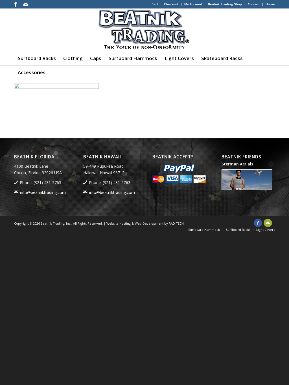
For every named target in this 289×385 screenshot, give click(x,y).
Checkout (171, 4)
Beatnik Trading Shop (225, 4)
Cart (155, 4)
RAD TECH (176, 223)
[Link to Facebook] (16, 4)
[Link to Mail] (25, 4)
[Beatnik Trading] (144, 30)
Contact (254, 4)
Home (270, 4)
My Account (193, 4)
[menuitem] (155, 4)
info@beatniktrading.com (43, 192)
